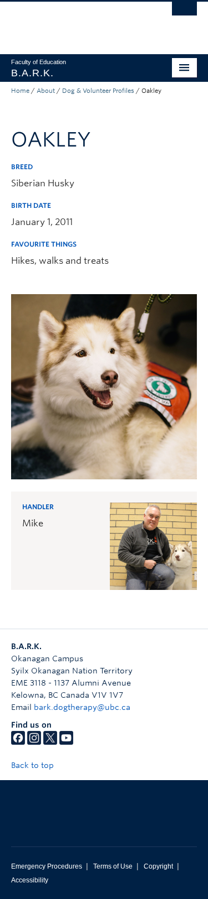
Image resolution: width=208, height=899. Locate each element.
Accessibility (29, 880)
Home (20, 91)
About (46, 91)
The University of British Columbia (76, 23)
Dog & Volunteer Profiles (98, 91)
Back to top (33, 765)
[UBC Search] (184, 14)
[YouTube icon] (66, 742)
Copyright (158, 866)
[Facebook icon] (18, 742)
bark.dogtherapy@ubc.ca (82, 707)
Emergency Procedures (46, 866)
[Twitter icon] (50, 742)
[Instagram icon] (34, 742)
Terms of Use (113, 866)
